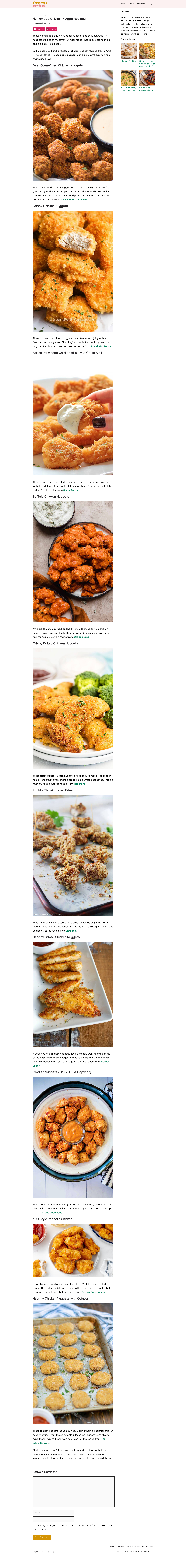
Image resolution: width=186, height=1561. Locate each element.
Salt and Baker (82, 636)
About (131, 4)
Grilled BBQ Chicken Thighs (146, 88)
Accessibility (145, 1551)
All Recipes (141, 4)
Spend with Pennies (102, 346)
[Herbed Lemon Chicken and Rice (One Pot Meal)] (147, 51)
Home (122, 4)
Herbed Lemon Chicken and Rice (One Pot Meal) (147, 63)
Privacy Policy (118, 1551)
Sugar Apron (70, 490)
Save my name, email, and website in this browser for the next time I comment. (73, 1527)
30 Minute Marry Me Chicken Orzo (128, 88)
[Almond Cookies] (129, 51)
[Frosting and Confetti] (42, 4)
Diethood (71, 930)
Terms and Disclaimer (132, 1551)
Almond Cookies (128, 61)
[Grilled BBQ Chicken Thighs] (147, 78)
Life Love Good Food (50, 1212)
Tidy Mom (79, 783)
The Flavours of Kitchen (73, 199)
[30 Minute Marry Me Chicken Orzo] (129, 78)
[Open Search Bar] (150, 4)
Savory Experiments (93, 1292)
